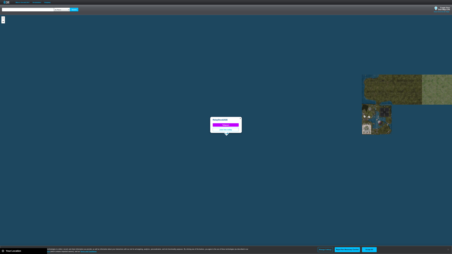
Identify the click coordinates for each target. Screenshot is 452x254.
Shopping (47, 2)
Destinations (37, 2)
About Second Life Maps (441, 12)
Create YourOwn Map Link (444, 8)
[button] (240, 118)
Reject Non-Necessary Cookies (347, 249)
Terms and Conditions (88, 251)
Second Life (7, 2)
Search (74, 10)
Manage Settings (325, 249)
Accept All (369, 249)
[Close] (448, 249)
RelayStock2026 (220, 119)
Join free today (225, 129)
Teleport (225, 125)
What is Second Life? (23, 2)
